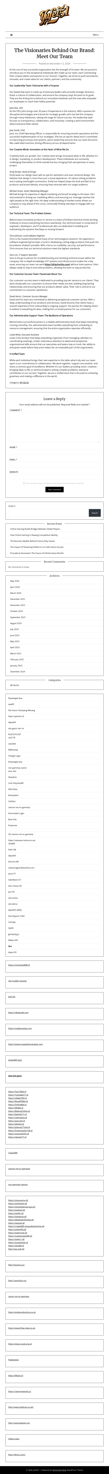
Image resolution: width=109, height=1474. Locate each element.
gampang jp (13, 934)
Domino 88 (13, 861)
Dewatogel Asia (15, 698)
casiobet (12, 743)
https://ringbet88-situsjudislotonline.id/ (26, 1226)
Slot (10, 946)
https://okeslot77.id (17, 1137)
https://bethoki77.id (17, 1114)
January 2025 (16, 665)
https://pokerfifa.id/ (17, 1229)
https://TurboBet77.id (18, 1095)
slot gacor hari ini (16, 728)
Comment (16, 410)
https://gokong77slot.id (19, 1127)
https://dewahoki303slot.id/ (21, 1219)
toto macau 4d (15, 885)
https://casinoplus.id (17, 1117)
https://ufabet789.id (17, 1098)
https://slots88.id (16, 1245)
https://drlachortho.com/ (57, 264)
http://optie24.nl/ (16, 716)
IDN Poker (13, 789)
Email (13, 459)
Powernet (12, 825)
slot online (13, 898)
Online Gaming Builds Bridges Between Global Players (35, 529)
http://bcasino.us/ (16, 1264)
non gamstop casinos (18, 1184)
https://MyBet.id (15, 1107)
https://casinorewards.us (19, 1391)
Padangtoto (13, 1359)
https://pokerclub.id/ (17, 1232)
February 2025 (17, 659)
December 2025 (17, 599)
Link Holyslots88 (16, 783)
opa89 (11, 704)
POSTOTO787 (14, 734)
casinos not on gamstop (19, 807)
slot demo (12, 904)
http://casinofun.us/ (17, 1280)
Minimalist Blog (59, 1470)
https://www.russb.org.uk (20, 1344)
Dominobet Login (16, 813)
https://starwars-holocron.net (21, 840)
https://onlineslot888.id (19, 965)
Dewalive (12, 777)
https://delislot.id (16, 1124)
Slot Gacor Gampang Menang (21, 710)
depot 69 (12, 952)
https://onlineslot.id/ (17, 1203)
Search (11, 506)
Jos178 (11, 891)
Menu (96, 34)
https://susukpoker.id (18, 1242)
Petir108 (12, 849)
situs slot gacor (15, 1075)
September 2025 (18, 617)
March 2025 (15, 653)
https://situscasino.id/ (18, 1200)
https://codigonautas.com (20, 1028)
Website (14, 472)
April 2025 (15, 647)
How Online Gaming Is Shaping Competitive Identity (34, 535)
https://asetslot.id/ (16, 1210)
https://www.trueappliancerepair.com (25, 1044)
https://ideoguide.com (18, 1012)
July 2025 (14, 629)
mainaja (12, 922)
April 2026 (15, 587)
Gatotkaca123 (14, 879)
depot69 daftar (15, 910)
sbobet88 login (15, 1060)
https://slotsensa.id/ (17, 1216)
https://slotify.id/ (16, 1213)
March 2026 (15, 593)
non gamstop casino (17, 767)
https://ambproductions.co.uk (22, 1312)
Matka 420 (13, 940)
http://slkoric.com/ (16, 1454)
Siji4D (11, 928)
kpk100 (12, 996)
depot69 (12, 722)
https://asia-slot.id (16, 1120)
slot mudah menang (17, 980)
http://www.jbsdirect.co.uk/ (20, 1407)
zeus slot (12, 771)
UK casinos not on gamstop (20, 834)
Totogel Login (14, 755)
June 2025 (15, 635)
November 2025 (17, 605)
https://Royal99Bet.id (18, 1101)
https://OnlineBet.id (17, 1104)
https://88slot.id (15, 1375)
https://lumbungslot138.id (20, 1130)
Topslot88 (12, 1152)
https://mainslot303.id (18, 1133)
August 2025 (16, 623)
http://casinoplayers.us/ (19, 1423)
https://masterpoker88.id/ (20, 1236)
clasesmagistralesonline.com (21, 867)
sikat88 (11, 843)
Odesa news (13, 1438)
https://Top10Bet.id (17, 1091)
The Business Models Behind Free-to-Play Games (32, 541)
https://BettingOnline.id (19, 1111)
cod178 (11, 737)
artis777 (12, 873)
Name (13, 447)
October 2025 (16, 611)
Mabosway (13, 749)
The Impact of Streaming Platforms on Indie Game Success (37, 547)
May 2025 (14, 641)
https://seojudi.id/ (16, 1223)
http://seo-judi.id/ (16, 1249)
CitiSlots (12, 801)
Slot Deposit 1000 (16, 916)
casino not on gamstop (18, 1296)
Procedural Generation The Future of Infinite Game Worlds (37, 553)
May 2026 (14, 581)
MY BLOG (24, 382)
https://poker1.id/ (16, 1239)
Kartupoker (13, 795)
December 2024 (17, 671)
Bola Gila (12, 819)
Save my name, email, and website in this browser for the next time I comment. (55, 483)
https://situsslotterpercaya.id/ (21, 1206)
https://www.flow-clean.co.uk (21, 1328)
